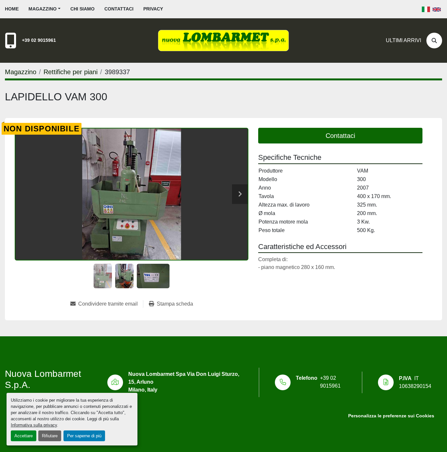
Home (12, 8)
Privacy (153, 8)
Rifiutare (50, 435)
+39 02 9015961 (39, 40)
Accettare (23, 435)
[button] (44, 9)
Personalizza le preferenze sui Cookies (391, 415)
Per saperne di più (84, 435)
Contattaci (119, 8)
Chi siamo (82, 8)
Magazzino (42, 8)
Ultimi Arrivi (403, 40)
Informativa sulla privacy (34, 425)
